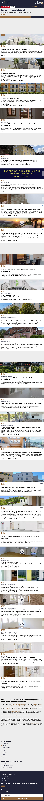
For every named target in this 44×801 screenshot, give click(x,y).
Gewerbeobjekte (10, 705)
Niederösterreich (6, 747)
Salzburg (4, 750)
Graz (10, 708)
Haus (40, 704)
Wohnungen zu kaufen (8, 765)
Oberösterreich (6, 749)
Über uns (5, 776)
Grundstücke (20, 705)
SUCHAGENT (7, 16)
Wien (4, 757)
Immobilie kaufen (15, 711)
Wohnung (35, 704)
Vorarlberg (5, 756)
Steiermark (5, 752)
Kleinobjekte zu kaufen (8, 763)
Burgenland (5, 743)
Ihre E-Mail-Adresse (4, 793)
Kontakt (5, 780)
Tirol (4, 754)
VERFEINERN (37, 16)
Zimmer (4, 705)
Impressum (6, 778)
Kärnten (4, 745)
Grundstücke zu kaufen (8, 767)
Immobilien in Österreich (19, 704)
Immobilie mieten (15, 718)
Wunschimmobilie (35, 723)
